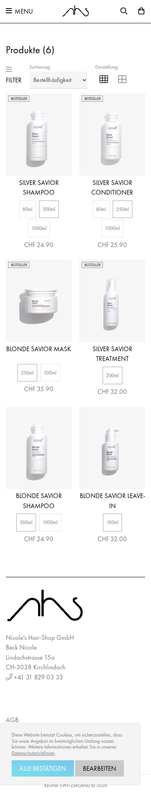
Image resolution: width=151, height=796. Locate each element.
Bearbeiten (99, 768)
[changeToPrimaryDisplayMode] (103, 80)
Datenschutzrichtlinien (33, 753)
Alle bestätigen (42, 768)
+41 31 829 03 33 (38, 677)
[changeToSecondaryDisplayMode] (122, 80)
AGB (12, 720)
